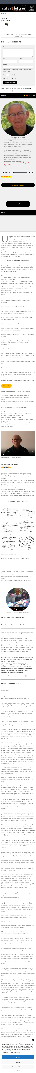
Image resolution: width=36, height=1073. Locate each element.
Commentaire (7, 47)
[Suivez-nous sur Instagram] (31, 95)
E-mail (20, 58)
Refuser (18, 1062)
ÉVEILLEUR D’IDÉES (19, 473)
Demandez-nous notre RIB (23, 391)
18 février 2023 (10, 558)
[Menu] (34, 2)
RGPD (18, 1070)
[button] (33, 1040)
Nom (4, 58)
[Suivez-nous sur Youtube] (27, 95)
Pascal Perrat (7, 20)
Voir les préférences (18, 1067)
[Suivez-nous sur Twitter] (25, 95)
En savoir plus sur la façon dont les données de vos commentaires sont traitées (16, 89)
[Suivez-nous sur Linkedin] (29, 95)
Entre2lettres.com (23, 576)
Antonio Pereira (5, 690)
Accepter (18, 1057)
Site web (5, 64)
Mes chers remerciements (8, 554)
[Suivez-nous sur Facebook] (34, 95)
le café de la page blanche (22, 558)
